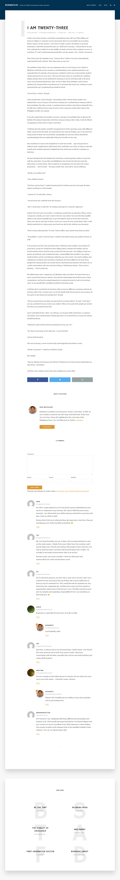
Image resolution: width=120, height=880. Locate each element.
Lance (38, 607)
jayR (38, 502)
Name (29, 477)
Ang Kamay (79, 829)
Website (73, 477)
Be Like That (40, 807)
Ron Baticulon (33, 32)
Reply (38, 527)
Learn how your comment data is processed (72, 491)
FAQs (100, 5)
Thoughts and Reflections (48, 32)
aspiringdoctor (43, 713)
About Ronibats (91, 5)
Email (51, 477)
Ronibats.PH (11, 5)
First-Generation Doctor (40, 851)
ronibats (49, 625)
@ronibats (79, 420)
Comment (30, 454)
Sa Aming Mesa (79, 807)
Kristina (39, 670)
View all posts (47, 427)
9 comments (80, 32)
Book (105, 5)
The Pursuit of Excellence (40, 829)
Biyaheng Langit (79, 851)
